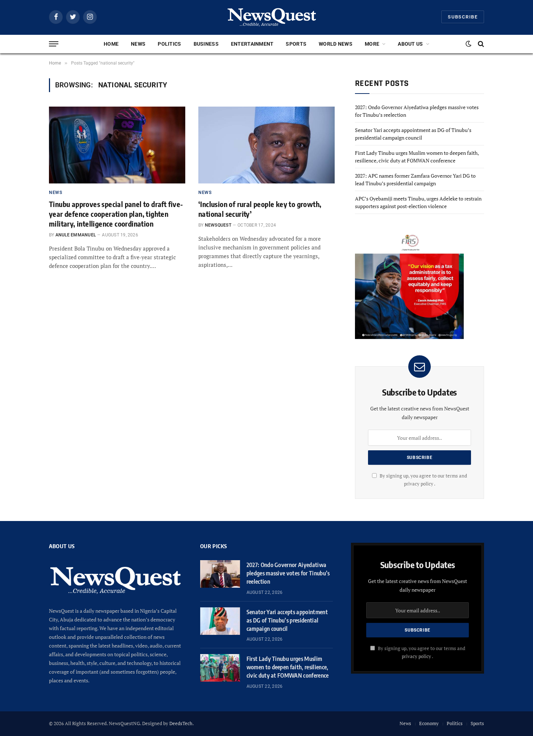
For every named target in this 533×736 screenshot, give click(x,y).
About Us (410, 44)
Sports (296, 44)
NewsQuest (218, 225)
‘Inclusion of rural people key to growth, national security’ (259, 208)
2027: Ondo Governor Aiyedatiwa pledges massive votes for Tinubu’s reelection (288, 573)
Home (111, 44)
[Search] (480, 44)
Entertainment (252, 44)
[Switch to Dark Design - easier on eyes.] (468, 44)
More (372, 44)
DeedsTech (181, 723)
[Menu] (53, 44)
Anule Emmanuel (75, 234)
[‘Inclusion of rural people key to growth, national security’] (266, 145)
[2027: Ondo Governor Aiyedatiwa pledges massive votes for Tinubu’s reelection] (220, 574)
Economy (429, 723)
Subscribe (463, 17)
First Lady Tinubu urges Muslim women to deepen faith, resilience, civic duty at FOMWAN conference (288, 667)
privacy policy (416, 656)
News (138, 44)
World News (335, 44)
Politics (169, 44)
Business (206, 44)
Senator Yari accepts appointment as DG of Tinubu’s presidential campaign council (287, 620)
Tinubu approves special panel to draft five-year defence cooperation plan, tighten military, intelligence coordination (116, 213)
